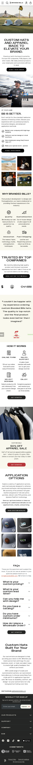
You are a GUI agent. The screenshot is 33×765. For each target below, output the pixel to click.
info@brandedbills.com (9, 576)
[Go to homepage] (16, 3)
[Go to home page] (5, 760)
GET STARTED (16, 397)
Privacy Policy (12, 759)
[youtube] (18, 741)
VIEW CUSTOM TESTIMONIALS (16, 276)
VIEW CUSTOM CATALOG (16, 510)
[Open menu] (2, 3)
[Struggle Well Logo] (16, 751)
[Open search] (7, 3)
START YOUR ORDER (16, 70)
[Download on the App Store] (26, 740)
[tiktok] (13, 741)
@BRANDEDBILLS (19, 691)
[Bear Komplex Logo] (16, 334)
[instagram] (8, 741)
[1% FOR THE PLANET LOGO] (5, 751)
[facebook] (3, 741)
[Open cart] (31, 3)
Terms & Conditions (23, 759)
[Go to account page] (26, 3)
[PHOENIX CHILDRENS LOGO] (27, 751)
